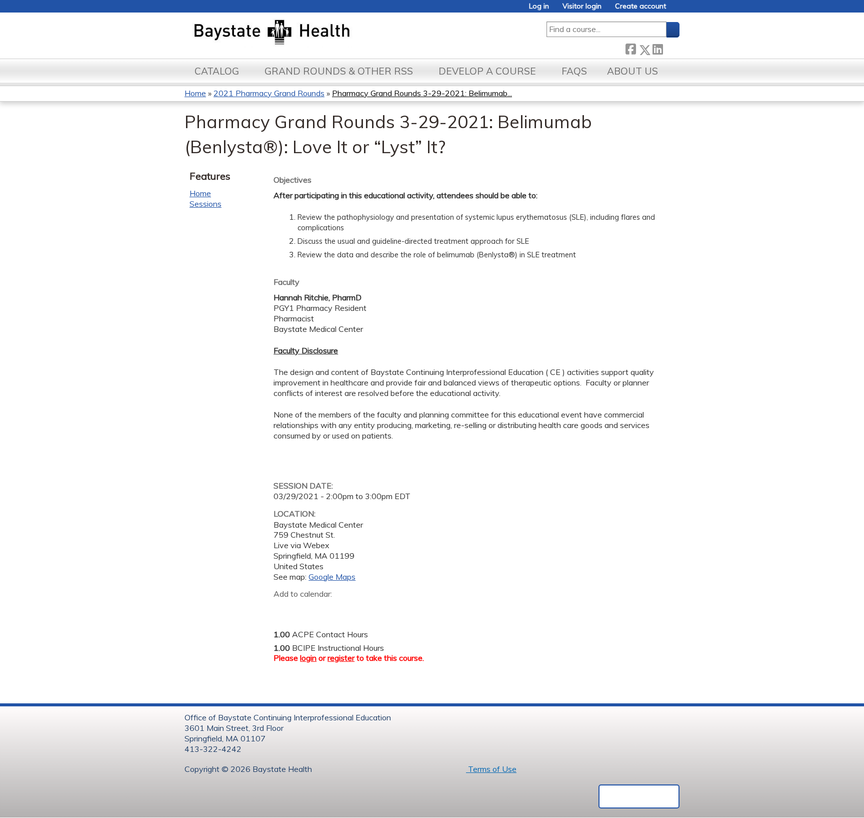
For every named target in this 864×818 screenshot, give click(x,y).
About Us (632, 71)
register (341, 658)
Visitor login (582, 6)
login (308, 658)
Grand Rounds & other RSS (338, 71)
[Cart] (677, 10)
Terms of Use (491, 769)
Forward (671, 48)
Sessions (206, 204)
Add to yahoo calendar (306, 610)
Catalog (216, 71)
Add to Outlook (352, 610)
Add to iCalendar (328, 609)
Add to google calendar (284, 610)
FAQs (574, 71)
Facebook (631, 48)
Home (195, 93)
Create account (640, 6)
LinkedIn (657, 48)
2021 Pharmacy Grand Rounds (269, 93)
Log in (539, 6)
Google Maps (332, 577)
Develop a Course (487, 71)
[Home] (318, 33)
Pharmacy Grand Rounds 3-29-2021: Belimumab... (422, 93)
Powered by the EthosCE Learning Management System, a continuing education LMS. (639, 796)
